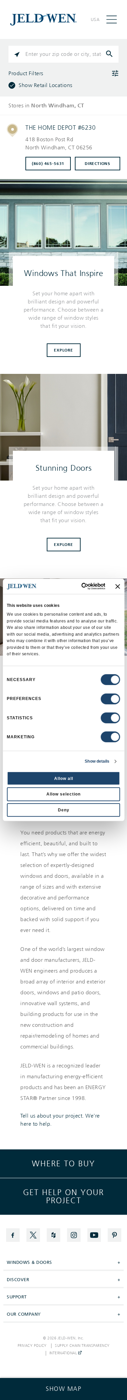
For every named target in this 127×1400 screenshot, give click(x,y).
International (63, 1353)
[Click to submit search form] (110, 54)
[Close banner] (117, 586)
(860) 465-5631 (48, 163)
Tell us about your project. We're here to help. (60, 1119)
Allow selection (63, 794)
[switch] (110, 698)
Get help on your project (63, 1196)
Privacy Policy (32, 1345)
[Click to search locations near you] (16, 54)
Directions (97, 163)
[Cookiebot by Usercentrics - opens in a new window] (78, 586)
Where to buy (63, 1163)
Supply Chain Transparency (82, 1345)
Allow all (63, 778)
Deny (63, 810)
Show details (97, 761)
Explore (63, 350)
